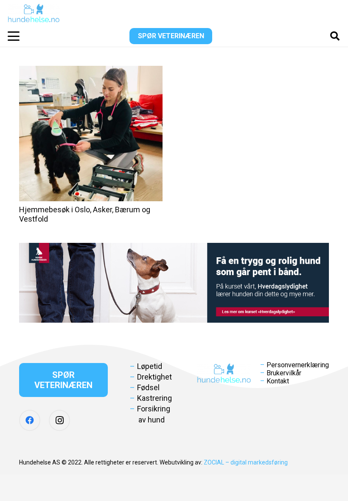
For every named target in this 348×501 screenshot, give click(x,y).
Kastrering (154, 398)
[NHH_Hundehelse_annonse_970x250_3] (174, 283)
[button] (14, 36)
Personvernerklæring (298, 365)
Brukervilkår (284, 373)
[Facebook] (29, 420)
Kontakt (278, 381)
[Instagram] (59, 420)
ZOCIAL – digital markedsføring (246, 462)
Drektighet (154, 376)
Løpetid (149, 366)
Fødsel (148, 387)
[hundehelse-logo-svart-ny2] (34, 13)
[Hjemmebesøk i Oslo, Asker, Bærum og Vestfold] (91, 133)
